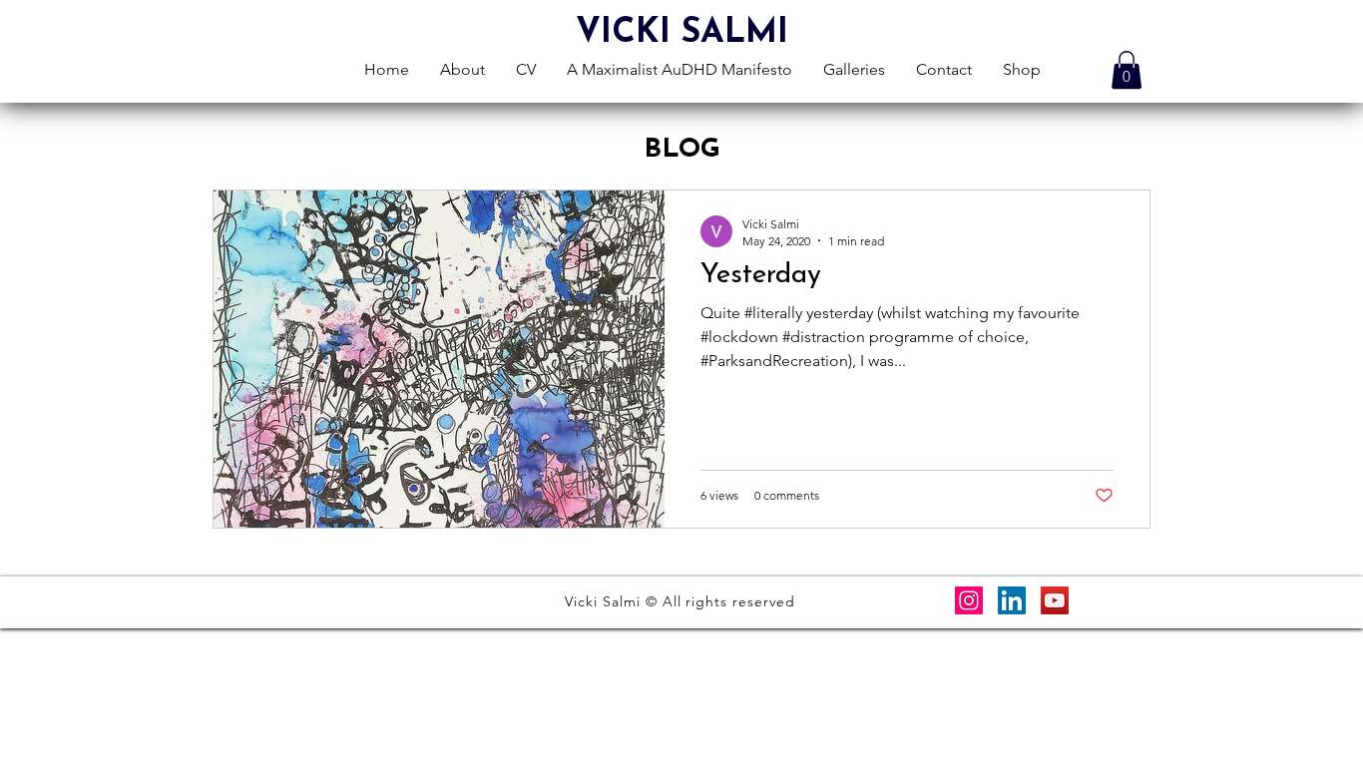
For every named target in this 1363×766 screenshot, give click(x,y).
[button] (1126, 70)
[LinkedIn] (1012, 600)
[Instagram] (969, 600)
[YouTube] (1055, 600)
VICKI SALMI (682, 33)
